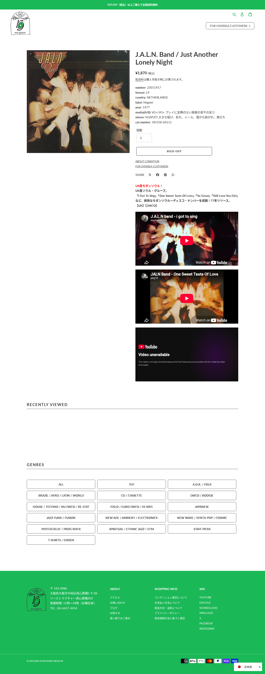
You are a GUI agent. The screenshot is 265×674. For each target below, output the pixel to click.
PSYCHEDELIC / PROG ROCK (61, 529)
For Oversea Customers (229, 26)
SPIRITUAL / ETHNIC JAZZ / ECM (131, 529)
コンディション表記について (171, 597)
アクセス (115, 597)
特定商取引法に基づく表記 (170, 618)
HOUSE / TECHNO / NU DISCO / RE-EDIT (61, 507)
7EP (131, 484)
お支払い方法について (167, 602)
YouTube (205, 597)
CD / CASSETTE (131, 495)
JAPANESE (202, 507)
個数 (139, 130)
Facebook (206, 623)
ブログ (114, 608)
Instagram (206, 628)
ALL (61, 484)
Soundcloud (208, 608)
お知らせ (115, 613)
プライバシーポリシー (167, 613)
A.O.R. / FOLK (202, 484)
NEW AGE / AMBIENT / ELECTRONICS (132, 518)
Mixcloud (206, 613)
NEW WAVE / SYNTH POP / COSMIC (202, 518)
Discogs (204, 602)
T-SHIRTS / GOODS (61, 540)
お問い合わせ (117, 602)
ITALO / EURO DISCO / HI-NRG (131, 507)
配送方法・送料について (168, 608)
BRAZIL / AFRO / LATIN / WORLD (61, 495)
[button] (248, 667)
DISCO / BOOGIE (202, 495)
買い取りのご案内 (120, 618)
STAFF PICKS (202, 529)
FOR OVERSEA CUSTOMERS (151, 166)
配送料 (139, 79)
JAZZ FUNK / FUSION (61, 518)
